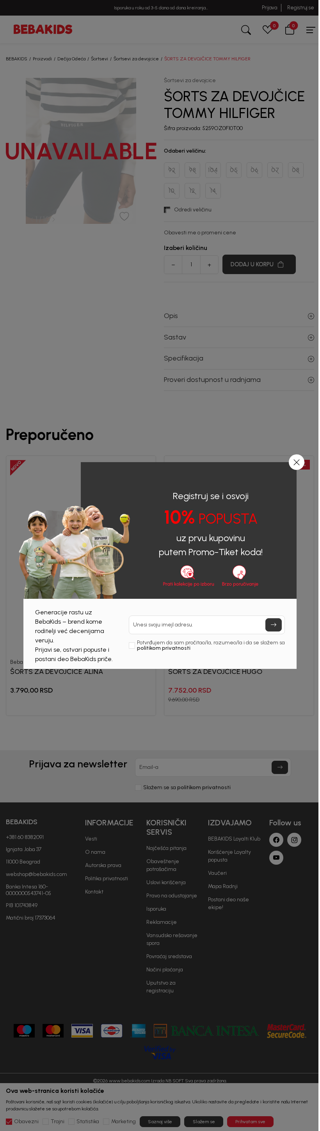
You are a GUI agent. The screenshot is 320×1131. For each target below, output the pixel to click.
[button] (296, 462)
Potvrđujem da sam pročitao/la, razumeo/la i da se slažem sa (211, 645)
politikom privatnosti (163, 648)
